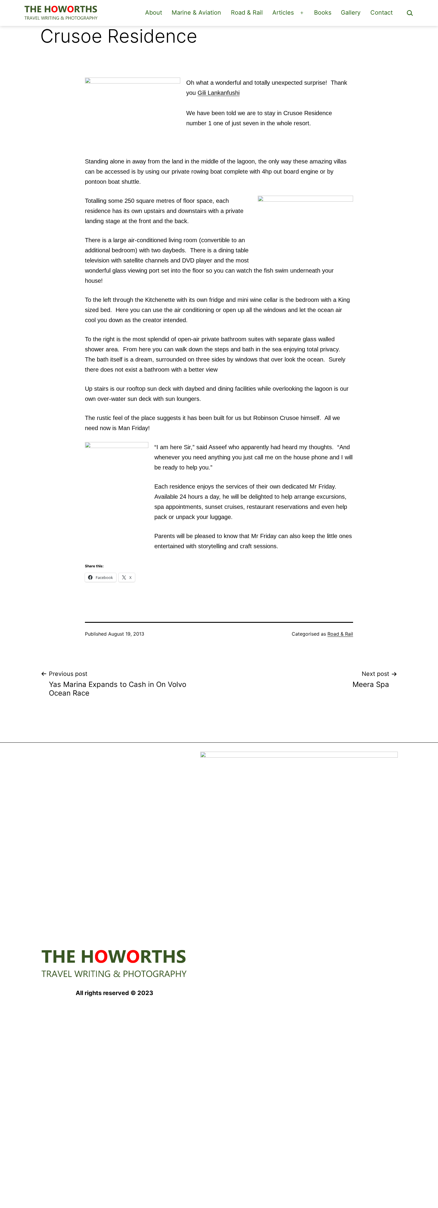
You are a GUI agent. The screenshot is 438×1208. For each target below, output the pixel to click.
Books (322, 12)
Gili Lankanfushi (219, 92)
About (153, 12)
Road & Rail (247, 12)
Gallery (351, 12)
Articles (283, 12)
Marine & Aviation (196, 12)
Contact (381, 12)
